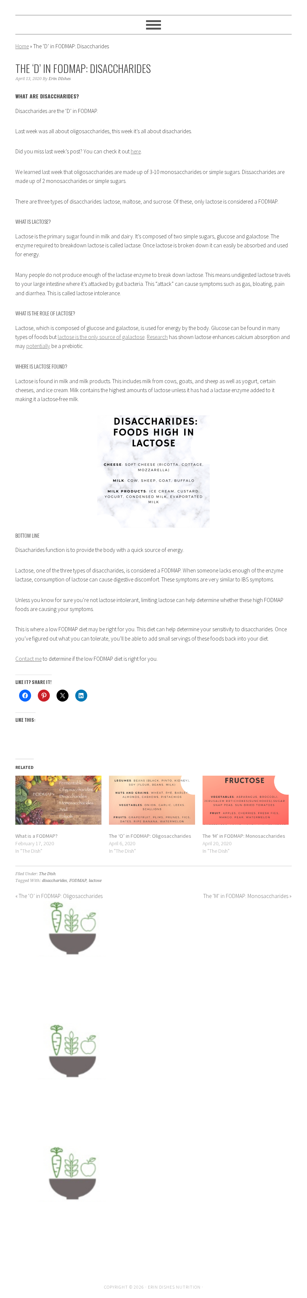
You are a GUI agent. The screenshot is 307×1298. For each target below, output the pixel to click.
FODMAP (77, 880)
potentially (38, 345)
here (136, 151)
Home (22, 46)
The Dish (47, 873)
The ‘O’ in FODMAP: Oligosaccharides (150, 836)
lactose (95, 880)
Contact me (28, 658)
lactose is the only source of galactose (101, 336)
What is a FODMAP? (36, 836)
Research (157, 336)
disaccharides (54, 880)
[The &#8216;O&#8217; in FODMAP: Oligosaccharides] (152, 800)
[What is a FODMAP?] (58, 800)
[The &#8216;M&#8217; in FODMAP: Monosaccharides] (246, 800)
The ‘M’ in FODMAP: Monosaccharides (244, 836)
